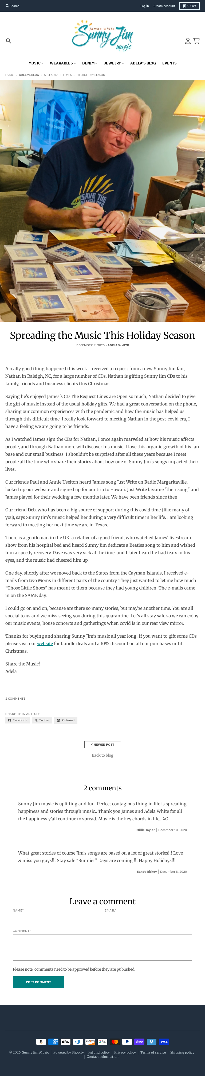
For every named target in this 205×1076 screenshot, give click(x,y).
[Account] (188, 41)
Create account (164, 6)
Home (9, 75)
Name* (18, 910)
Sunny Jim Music (35, 1052)
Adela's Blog (29, 75)
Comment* (22, 931)
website (45, 643)
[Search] (8, 41)
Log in (144, 6)
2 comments (15, 698)
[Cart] (196, 41)
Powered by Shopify (68, 1052)
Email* (110, 910)
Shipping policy (182, 1052)
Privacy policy (125, 1052)
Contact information (103, 1057)
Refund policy (99, 1052)
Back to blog (102, 755)
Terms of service (153, 1052)
